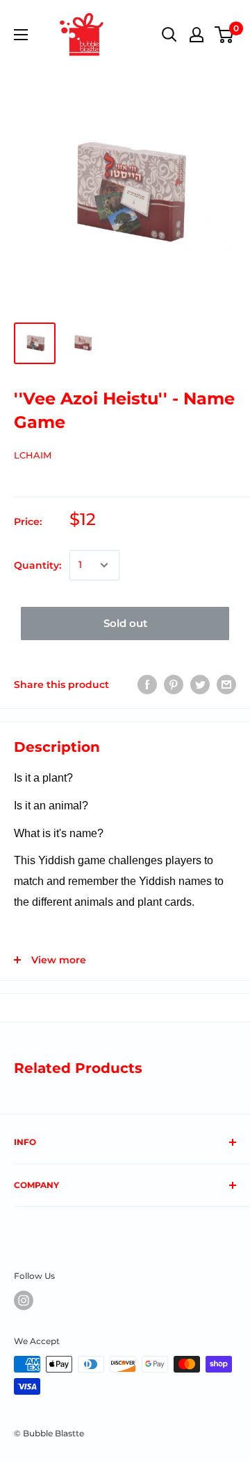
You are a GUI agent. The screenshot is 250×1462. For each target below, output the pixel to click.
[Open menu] (21, 34)
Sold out (125, 623)
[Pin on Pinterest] (173, 684)
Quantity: (37, 565)
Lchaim (32, 455)
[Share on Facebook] (147, 684)
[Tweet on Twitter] (200, 684)
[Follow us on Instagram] (23, 1300)
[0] (224, 34)
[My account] (196, 34)
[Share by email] (226, 684)
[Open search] (169, 34)
